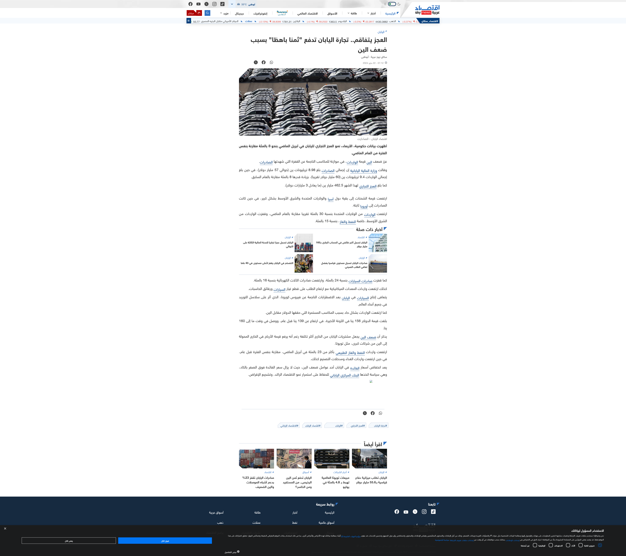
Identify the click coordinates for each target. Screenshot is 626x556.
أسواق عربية (216, 512)
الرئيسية (390, 13)
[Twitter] (206, 4)
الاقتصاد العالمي (307, 13)
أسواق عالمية (326, 522)
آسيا (331, 198)
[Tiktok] (222, 4)
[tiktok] (433, 512)
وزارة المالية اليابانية (363, 170)
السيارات (279, 289)
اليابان (346, 297)
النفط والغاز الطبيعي (350, 352)
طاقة (257, 512)
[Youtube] (198, 4)
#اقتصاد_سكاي (429, 20)
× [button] (5, 528)
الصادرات (266, 161)
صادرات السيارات (360, 280)
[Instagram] (214, 4)
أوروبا (364, 205)
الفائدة (354, 367)
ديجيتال (239, 13)
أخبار (294, 512)
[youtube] (406, 512)
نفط (294, 522)
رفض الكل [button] (69, 540)
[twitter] (415, 512)
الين (369, 161)
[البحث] (207, 13)
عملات (278, 21)
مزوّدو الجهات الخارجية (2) (351, 536)
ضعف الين (368, 336)
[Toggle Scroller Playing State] (188, 20)
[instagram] (424, 512)
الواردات (352, 161)
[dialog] (313, 540)
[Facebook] (190, 4)
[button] (242, 4)
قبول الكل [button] (165, 540)
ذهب (220, 522)
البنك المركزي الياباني (344, 374)
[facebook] (397, 512)
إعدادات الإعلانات (512, 539)
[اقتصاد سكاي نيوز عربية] (420, 10)
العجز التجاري (368, 185)
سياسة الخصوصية (442, 539)
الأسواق (332, 13)
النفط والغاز (348, 221)
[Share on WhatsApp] (271, 62)
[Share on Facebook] (264, 62)
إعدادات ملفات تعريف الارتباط (462, 539)
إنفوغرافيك (260, 13)
